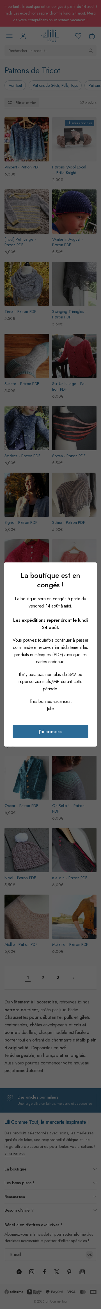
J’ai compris (50, 731)
